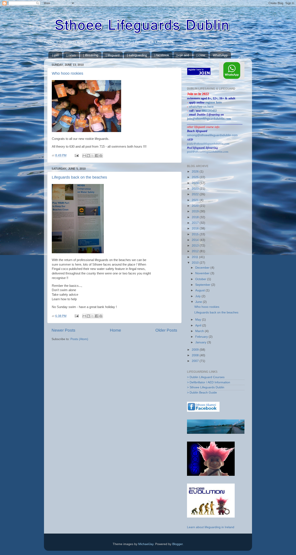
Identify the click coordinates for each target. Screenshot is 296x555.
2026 (196, 171)
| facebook (162, 55)
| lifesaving (90, 55)
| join (55, 55)
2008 (196, 355)
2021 (196, 200)
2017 (196, 222)
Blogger (177, 544)
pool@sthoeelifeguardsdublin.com (207, 151)
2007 (196, 361)
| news (71, 55)
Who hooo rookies (67, 73)
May (198, 319)
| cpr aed (183, 55)
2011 (195, 257)
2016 (196, 228)
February (202, 336)
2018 (196, 217)
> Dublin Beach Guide (202, 392)
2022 (196, 194)
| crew (201, 55)
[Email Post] (76, 155)
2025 (196, 177)
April (198, 325)
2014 (196, 240)
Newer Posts (63, 330)
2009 (196, 349)
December (202, 267)
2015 (196, 234)
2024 (196, 183)
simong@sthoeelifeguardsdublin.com (212, 135)
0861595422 (209, 110)
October (201, 279)
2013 (196, 245)
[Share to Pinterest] (101, 155)
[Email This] (84, 155)
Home (115, 330)
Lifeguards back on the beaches (79, 177)
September (203, 284)
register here (213, 102)
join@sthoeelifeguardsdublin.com (209, 118)
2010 (196, 262)
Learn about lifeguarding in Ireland (210, 527)
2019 (196, 211)
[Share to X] (92, 155)
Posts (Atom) (79, 339)
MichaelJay (145, 544)
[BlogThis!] (88, 155)
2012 (196, 251)
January (201, 342)
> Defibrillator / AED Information (208, 382)
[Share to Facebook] (96, 155)
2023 (196, 188)
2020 (196, 205)
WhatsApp (220, 55)
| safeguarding (137, 55)
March (200, 331)
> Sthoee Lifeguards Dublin (205, 387)
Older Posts (166, 330)
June (199, 301)
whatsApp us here (201, 106)
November (202, 273)
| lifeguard (112, 55)
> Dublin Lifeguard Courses (205, 377)
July (198, 296)
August (200, 290)
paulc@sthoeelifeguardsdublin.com (208, 143)
